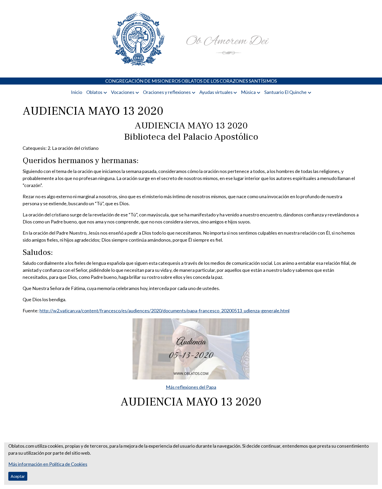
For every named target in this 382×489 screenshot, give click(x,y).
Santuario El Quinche (285, 92)
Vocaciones (122, 92)
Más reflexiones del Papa (191, 387)
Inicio (76, 92)
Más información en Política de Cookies (47, 464)
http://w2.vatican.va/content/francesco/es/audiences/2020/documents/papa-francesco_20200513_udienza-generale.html (164, 310)
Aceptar (18, 476)
